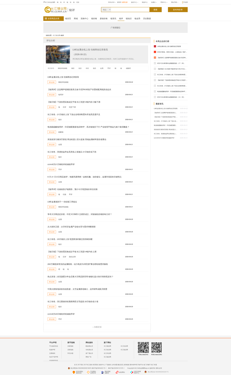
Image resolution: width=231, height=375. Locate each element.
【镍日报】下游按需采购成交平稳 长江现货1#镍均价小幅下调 (74, 101)
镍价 (94, 68)
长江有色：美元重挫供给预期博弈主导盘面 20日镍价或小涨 (73, 301)
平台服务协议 (53, 346)
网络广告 (88, 357)
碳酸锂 (128, 68)
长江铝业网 (107, 349)
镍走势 (137, 18)
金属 (101, 68)
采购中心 (84, 18)
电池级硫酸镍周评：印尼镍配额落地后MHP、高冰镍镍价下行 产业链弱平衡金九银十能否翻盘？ (88, 126)
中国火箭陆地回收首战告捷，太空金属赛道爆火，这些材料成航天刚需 (77, 289)
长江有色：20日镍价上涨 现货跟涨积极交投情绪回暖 (70, 239)
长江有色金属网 (50, 2)
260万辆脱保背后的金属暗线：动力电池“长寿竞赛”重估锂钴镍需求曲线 (78, 264)
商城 (76, 18)
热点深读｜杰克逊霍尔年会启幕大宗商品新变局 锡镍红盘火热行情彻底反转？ (80, 276)
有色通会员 (89, 349)
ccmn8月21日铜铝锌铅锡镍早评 (61, 164)
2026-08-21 (184, 113)
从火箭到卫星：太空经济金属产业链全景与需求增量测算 (72, 226)
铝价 (80, 68)
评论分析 (50, 40)
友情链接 (126, 364)
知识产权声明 (53, 357)
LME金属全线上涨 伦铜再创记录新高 (90, 49)
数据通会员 (89, 346)
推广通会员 (89, 353)
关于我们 (81, 364)
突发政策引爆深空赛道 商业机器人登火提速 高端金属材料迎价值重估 (77, 139)
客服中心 (145, 2)
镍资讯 (113, 18)
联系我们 (96, 364)
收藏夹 (153, 2)
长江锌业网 (107, 353)
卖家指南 (70, 349)
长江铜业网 (107, 346)
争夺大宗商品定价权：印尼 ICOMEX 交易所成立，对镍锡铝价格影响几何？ (80, 214)
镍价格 (94, 18)
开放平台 (140, 364)
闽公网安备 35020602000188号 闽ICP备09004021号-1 (88, 368)
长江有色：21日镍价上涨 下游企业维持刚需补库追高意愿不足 (74, 114)
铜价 (72, 68)
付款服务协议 (53, 360)
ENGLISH (111, 2)
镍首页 (68, 18)
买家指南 (70, 346)
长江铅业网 (124, 346)
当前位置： (49, 35)
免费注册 (125, 2)
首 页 (75, 364)
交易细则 (52, 353)
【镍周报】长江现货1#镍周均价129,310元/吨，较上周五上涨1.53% (172, 69)
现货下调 (72, 107)
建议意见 (120, 364)
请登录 (119, 2)
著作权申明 (133, 364)
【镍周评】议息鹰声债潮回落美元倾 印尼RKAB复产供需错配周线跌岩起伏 (79, 89)
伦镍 (64, 194)
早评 (109, 68)
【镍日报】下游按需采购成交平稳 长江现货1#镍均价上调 (72, 251)
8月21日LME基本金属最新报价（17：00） (171, 63)
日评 (64, 107)
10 (155, 97)
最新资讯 (159, 103)
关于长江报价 (88, 364)
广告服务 (108, 364)
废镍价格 (104, 18)
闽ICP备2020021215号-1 (116, 368)
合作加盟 (114, 364)
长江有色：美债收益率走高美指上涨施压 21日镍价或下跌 (72, 151)
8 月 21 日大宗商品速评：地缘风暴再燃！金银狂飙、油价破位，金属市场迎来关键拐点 (85, 176)
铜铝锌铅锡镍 (62, 68)
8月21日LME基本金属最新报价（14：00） (171, 97)
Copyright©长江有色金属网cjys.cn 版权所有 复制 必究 (144, 368)
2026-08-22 (184, 108)
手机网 (185, 2)
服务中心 (134, 2)
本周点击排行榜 (162, 41)
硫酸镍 (60, 132)
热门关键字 (147, 364)
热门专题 (154, 364)
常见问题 (70, 353)
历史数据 (147, 18)
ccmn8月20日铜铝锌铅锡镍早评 (61, 314)
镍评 (72, 10)
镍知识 (129, 18)
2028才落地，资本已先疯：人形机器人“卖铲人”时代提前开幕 (172, 52)
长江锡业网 (107, 357)
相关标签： (52, 68)
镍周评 (60, 94)
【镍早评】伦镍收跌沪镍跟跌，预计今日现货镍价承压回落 (73, 189)
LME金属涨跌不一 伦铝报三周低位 (62, 201)
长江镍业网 (56, 35)
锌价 (87, 68)
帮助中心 (163, 2)
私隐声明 (52, 349)
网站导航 (174, 2)
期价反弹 (72, 256)
